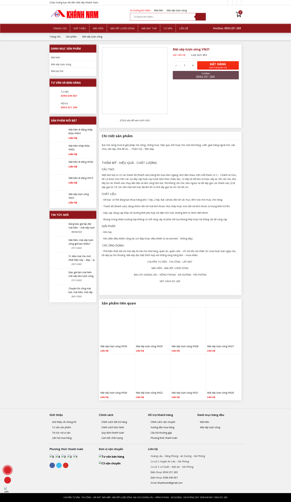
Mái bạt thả (149, 28)
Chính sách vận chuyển (162, 421)
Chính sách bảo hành (112, 427)
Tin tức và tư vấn (60, 432)
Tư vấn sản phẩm (61, 427)
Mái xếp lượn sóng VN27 (220, 346)
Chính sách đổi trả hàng (114, 421)
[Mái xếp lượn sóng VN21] (75, 14)
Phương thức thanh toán (163, 437)
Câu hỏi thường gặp (161, 432)
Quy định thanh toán (112, 432)
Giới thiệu (79, 28)
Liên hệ (183, 28)
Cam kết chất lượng (112, 437)
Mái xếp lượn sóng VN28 (185, 346)
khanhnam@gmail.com (170, 482)
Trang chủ (60, 28)
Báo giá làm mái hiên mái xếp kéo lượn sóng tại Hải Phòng (81, 276)
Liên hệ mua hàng (61, 437)
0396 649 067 (69, 95)
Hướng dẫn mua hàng (162, 427)
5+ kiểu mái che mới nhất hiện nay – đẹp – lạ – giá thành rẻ (82, 260)
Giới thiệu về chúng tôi (63, 421)
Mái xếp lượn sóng (177, 10)
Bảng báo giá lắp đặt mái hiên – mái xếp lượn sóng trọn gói (82, 227)
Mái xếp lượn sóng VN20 (220, 392)
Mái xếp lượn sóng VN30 (113, 346)
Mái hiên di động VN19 (81, 178)
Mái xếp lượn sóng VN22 (149, 392)
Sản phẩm (71, 36)
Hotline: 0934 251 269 (227, 28)
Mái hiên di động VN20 (81, 161)
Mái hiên (158, 10)
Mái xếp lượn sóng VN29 (149, 346)
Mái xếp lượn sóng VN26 (113, 392)
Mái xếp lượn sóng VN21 (185, 392)
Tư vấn (168, 28)
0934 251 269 (69, 107)
